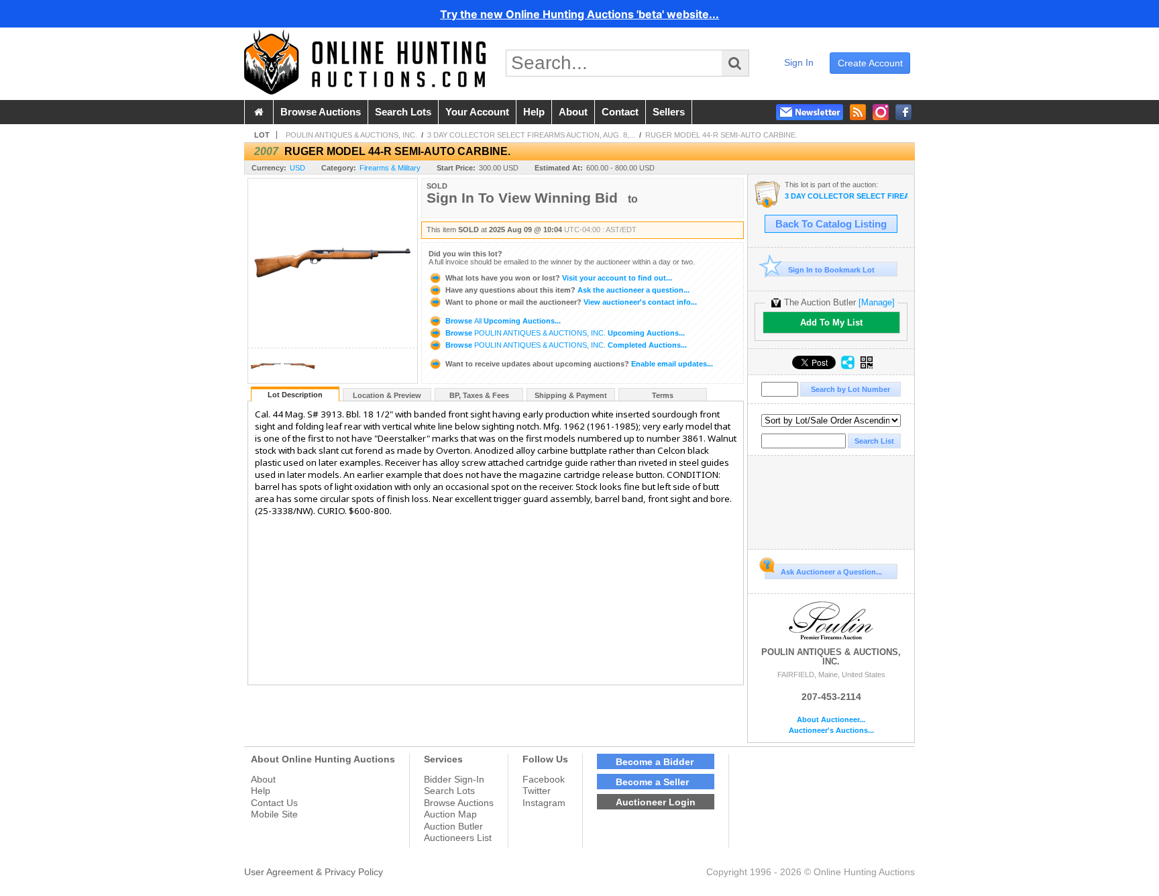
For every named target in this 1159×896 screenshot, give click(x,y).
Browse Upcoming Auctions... (502, 321)
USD (297, 168)
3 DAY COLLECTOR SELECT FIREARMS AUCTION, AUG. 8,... (531, 135)
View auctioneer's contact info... (571, 302)
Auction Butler (453, 826)
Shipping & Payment (571, 395)
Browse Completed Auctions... (565, 345)
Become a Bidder (655, 761)
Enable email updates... (579, 364)
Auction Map (450, 814)
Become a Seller (652, 782)
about (573, 112)
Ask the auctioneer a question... (567, 290)
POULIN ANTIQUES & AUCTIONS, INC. (351, 135)
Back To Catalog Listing (831, 224)
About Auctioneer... (831, 720)
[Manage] (876, 302)
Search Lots (449, 790)
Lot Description (295, 395)
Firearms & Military (390, 168)
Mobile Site (274, 814)
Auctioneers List (458, 837)
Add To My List (831, 322)
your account (477, 112)
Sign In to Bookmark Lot (831, 270)
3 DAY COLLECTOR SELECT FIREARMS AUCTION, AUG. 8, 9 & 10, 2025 (846, 196)
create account (870, 63)
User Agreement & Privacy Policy (313, 871)
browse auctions (320, 112)
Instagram (543, 802)
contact (620, 112)
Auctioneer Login (656, 802)
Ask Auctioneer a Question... (831, 572)
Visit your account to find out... (558, 278)
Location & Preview (387, 395)
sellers (669, 112)
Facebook (543, 779)
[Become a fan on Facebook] (903, 112)
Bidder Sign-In (454, 779)
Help (260, 790)
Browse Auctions (459, 802)
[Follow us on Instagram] (881, 112)
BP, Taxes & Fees (479, 395)
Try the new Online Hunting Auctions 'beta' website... (579, 14)
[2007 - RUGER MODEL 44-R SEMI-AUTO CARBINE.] (265, 380)
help (534, 112)
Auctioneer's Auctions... (831, 730)
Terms (662, 395)
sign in (799, 62)
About (263, 779)
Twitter (536, 790)
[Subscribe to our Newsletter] (809, 112)
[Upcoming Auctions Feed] (858, 112)
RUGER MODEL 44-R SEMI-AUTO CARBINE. (721, 135)
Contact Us (274, 802)
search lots (403, 112)
